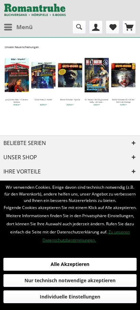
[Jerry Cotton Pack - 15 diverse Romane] (16, 75)
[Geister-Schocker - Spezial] (70, 75)
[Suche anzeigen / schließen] (79, 27)
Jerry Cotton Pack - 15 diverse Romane (16, 101)
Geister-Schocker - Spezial (70, 100)
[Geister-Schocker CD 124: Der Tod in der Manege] (123, 75)
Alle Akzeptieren (70, 264)
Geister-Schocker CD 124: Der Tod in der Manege (123, 101)
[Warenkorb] (129, 27)
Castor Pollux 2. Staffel (43, 100)
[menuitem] (18, 27)
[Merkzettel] (112, 27)
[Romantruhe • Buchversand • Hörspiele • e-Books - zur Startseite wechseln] (35, 10)
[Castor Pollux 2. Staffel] (43, 75)
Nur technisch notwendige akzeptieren (70, 280)
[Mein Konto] (96, 27)
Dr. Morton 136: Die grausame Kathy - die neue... (96, 101)
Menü (24, 27)
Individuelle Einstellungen (70, 296)
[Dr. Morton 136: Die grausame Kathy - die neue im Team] (97, 75)
